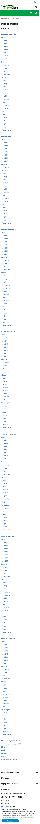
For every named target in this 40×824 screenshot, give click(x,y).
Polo (4, 121)
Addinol (4, 750)
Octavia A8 (6, 93)
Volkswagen (5, 105)
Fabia (4, 80)
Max (5, 806)
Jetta (4, 114)
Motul (3, 747)
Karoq (4, 83)
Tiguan (4, 124)
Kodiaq (4, 87)
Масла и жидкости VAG (10, 741)
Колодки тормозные (9, 34)
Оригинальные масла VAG (11, 744)
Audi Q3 (5, 53)
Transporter (6, 130)
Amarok (5, 108)
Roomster (5, 99)
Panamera (6, 74)
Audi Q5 (5, 56)
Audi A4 (5, 43)
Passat (4, 118)
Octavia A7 (6, 90)
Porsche (4, 62)
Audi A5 (5, 46)
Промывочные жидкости (10, 759)
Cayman (5, 68)
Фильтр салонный (8, 638)
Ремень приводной (8, 229)
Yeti (3, 102)
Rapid (4, 96)
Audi (3, 37)
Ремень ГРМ (6, 136)
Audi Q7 (5, 59)
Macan (4, 71)
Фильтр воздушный (9, 434)
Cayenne (5, 65)
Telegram (12, 806)
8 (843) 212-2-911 (11, 797)
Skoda (3, 77)
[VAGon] (9, 7)
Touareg (5, 127)
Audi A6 (5, 49)
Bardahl (4, 753)
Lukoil (3, 756)
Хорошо (10, 821)
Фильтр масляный (8, 536)
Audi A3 (5, 40)
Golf (3, 111)
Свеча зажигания (8, 332)
